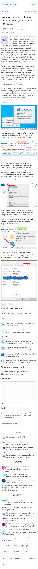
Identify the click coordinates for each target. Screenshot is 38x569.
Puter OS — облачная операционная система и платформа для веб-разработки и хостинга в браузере (17, 449)
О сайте (32, 558)
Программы (30, 11)
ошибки (16, 552)
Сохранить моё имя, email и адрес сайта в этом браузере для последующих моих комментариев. (19, 415)
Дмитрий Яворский (19, 29)
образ (19, 313)
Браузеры (24, 546)
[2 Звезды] (3, 308)
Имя (3, 403)
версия (10, 313)
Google (25, 552)
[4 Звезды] (6, 308)
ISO (3, 313)
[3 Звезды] (4, 308)
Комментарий (6, 378)
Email (3, 408)
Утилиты (6, 552)
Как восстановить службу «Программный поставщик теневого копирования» (17, 502)
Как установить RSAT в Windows (17, 437)
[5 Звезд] (7, 308)
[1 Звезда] (1, 308)
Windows (6, 11)
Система (5, 318)
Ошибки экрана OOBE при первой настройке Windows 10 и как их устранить (16, 469)
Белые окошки (9, 4)
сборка (28, 313)
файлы (15, 546)
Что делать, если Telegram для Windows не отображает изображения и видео (17, 486)
